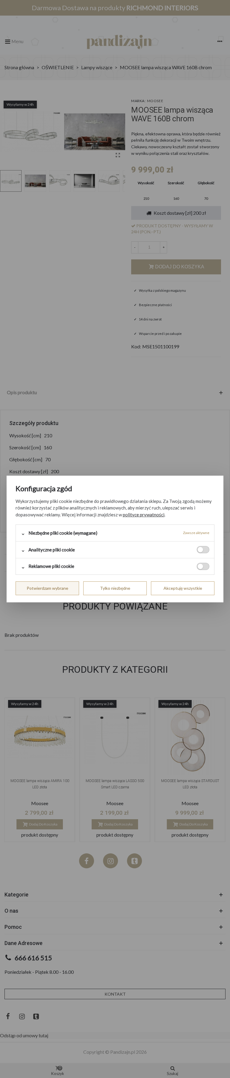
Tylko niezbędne (115, 588)
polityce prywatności (143, 514)
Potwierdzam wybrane (47, 588)
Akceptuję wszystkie (183, 588)
